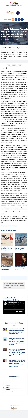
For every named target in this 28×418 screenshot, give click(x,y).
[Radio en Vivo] (13, 19)
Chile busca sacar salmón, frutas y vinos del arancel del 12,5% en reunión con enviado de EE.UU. (17, 331)
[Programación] (16, 19)
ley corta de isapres (18, 283)
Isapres (8, 65)
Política (19, 65)
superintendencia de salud (17, 285)
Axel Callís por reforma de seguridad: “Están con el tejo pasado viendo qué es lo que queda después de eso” (17, 352)
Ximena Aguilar (7, 287)
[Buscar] (19, 19)
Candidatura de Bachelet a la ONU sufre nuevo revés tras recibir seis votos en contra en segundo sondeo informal (17, 341)
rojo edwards (7, 285)
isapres (11, 283)
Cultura (7, 387)
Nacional (14, 65)
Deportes (8, 389)
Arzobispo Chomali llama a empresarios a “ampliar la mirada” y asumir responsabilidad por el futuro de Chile (17, 363)
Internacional (9, 392)
